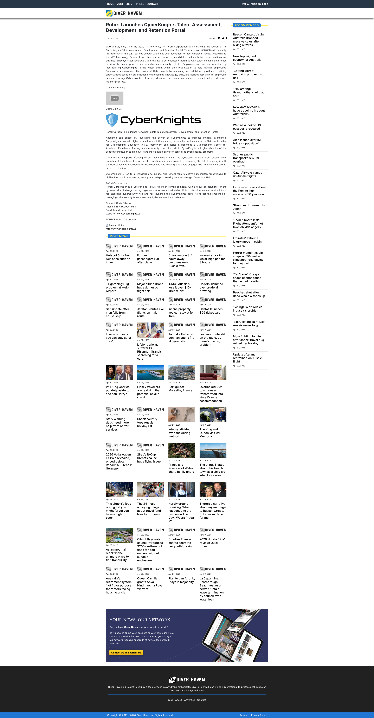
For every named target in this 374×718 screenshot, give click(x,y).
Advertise (189, 699)
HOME (110, 4)
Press (170, 699)
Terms (243, 715)
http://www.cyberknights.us (121, 228)
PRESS (140, 4)
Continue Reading (115, 87)
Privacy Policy (259, 715)
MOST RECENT (125, 4)
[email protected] (123, 210)
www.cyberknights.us (128, 213)
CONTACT (152, 4)
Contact (201, 699)
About (178, 699)
